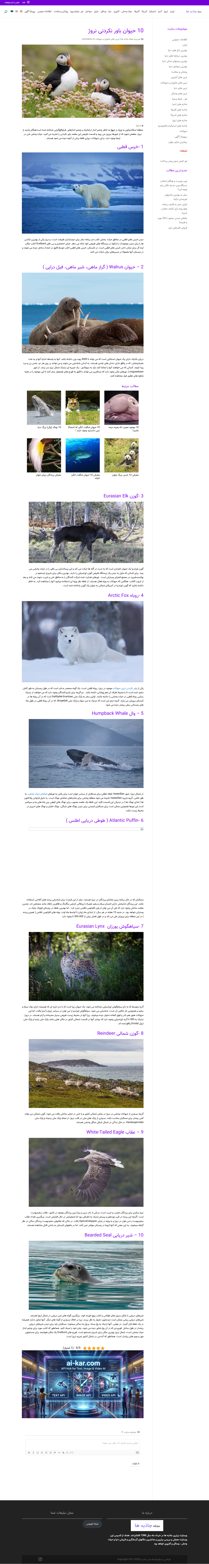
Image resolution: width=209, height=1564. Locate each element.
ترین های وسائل (179, 94)
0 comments (88, 39)
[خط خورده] (42, 1452)
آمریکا (144, 12)
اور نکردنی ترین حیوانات (124, 688)
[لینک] (63, 1452)
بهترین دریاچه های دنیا (176, 56)
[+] (71, 1452)
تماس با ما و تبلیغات (12, 3)
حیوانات (183, 131)
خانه (23, 3)
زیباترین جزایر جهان (177, 142)
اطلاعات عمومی (44, 12)
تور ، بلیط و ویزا (76, 12)
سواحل (88, 12)
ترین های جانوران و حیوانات (107, 39)
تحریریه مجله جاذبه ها (131, 39)
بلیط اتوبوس (92, 1524)
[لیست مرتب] (46, 1452)
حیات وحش (126, 12)
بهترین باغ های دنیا (177, 50)
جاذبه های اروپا (179, 121)
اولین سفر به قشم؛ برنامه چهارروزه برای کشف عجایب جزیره (174, 209)
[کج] (33, 1452)
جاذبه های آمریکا (179, 115)
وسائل (103, 12)
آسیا (160, 12)
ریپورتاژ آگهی (181, 137)
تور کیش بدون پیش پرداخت (173, 161)
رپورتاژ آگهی (29, 12)
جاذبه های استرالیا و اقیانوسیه (172, 126)
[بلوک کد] (59, 1452)
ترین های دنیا (180, 88)
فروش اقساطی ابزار (177, 228)
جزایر (96, 12)
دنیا (109, 12)
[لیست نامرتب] (50, 1452)
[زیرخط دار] (37, 1452)
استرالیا (152, 12)
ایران (172, 12)
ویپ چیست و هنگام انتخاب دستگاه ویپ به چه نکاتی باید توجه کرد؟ (173, 185)
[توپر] (29, 1452)
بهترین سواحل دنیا (178, 67)
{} (67, 1452)
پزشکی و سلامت (61, 12)
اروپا (166, 12)
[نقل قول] (55, 1452)
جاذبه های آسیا (179, 104)
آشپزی (116, 12)
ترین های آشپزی (179, 77)
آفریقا (137, 12)
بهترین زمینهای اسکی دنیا (174, 61)
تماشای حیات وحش (37, 794)
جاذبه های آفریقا (179, 110)
